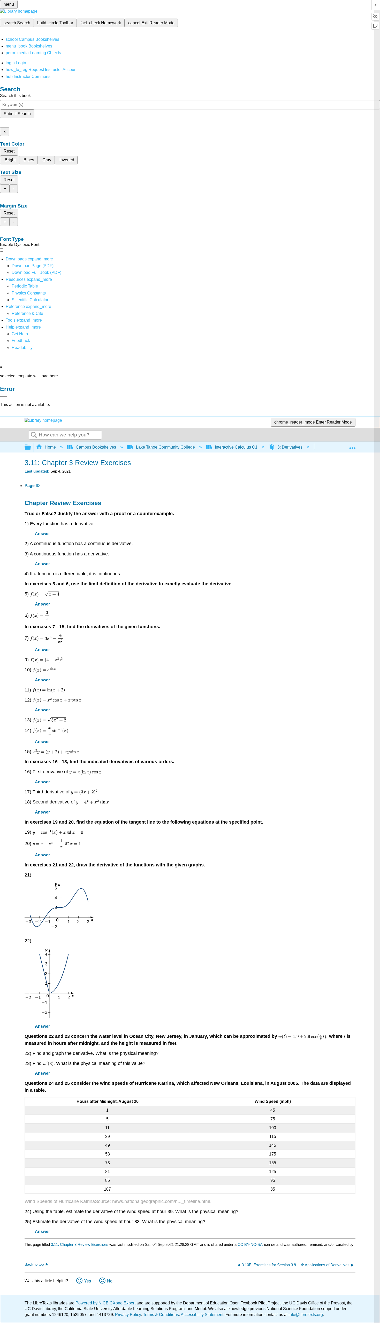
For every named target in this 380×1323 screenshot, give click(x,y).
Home (50, 447)
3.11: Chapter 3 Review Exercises (79, 1244)
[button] (21, 340)
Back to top (34, 1264)
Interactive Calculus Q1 (236, 447)
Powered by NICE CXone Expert (105, 1303)
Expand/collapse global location (352, 446)
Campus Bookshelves (96, 447)
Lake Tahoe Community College (165, 447)
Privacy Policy (128, 1314)
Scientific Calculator (30, 300)
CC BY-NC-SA (250, 1244)
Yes (87, 1281)
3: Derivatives (289, 447)
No (109, 1281)
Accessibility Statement (202, 1314)
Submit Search (17, 113)
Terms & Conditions (161, 1314)
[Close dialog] (3, 396)
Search (34, 435)
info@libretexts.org (305, 1314)
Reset (9, 151)
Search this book (15, 95)
